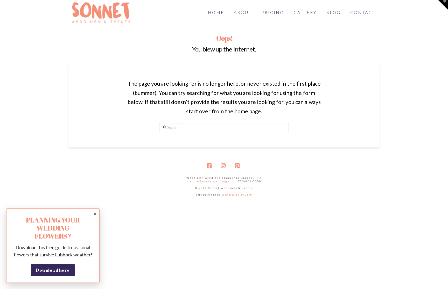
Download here (52, 270)
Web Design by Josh (237, 194)
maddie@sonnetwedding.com (211, 181)
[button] (443, 5)
